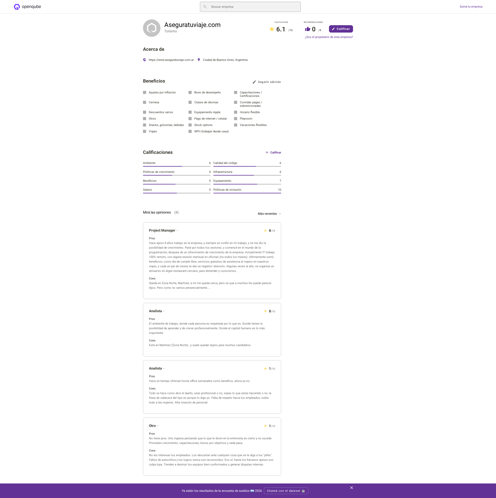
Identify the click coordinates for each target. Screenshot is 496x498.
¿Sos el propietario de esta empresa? (329, 37)
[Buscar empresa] (205, 7)
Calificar (343, 29)
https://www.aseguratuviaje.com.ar (171, 60)
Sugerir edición (269, 82)
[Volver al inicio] (27, 7)
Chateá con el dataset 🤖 (286, 491)
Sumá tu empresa (471, 6)
